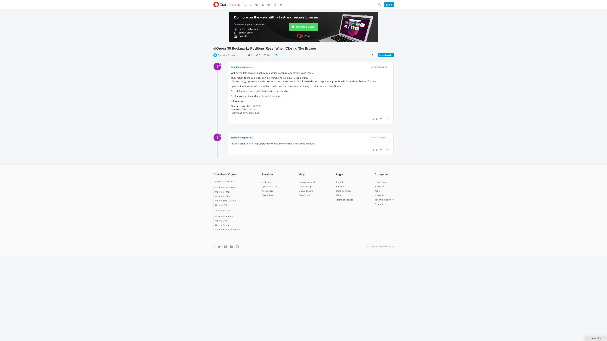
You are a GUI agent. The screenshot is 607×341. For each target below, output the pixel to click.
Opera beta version (225, 200)
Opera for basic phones (227, 229)
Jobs (377, 191)
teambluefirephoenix (242, 67)
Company (381, 174)
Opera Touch (222, 225)
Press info (379, 186)
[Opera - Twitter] (219, 246)
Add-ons (266, 182)
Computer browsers (223, 181)
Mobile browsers (221, 210)
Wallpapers (267, 191)
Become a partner (384, 199)
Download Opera (305, 26)
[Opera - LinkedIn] (232, 246)
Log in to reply (385, 55)
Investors (379, 195)
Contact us (380, 204)
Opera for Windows (227, 55)
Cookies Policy (343, 191)
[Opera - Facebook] (214, 246)
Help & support (307, 182)
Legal (340, 174)
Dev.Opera (304, 195)
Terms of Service (344, 199)
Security (340, 182)
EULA (339, 195)
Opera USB (221, 205)
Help (302, 174)
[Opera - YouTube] (225, 246)
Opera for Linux (223, 196)
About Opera (381, 182)
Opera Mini (221, 220)
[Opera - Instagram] (237, 246)
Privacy (340, 186)
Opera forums (306, 191)
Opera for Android (224, 216)
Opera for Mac (223, 192)
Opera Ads (267, 195)
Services (267, 174)
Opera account (269, 186)
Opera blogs (305, 186)
